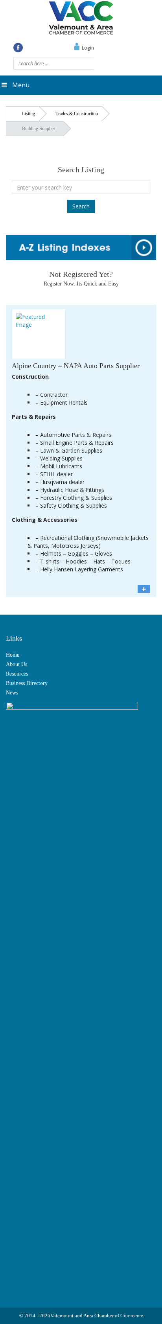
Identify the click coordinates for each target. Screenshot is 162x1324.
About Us (16, 664)
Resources (17, 674)
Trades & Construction (76, 113)
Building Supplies (38, 128)
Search (81, 206)
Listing (28, 113)
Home (12, 655)
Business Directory (27, 683)
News (12, 693)
